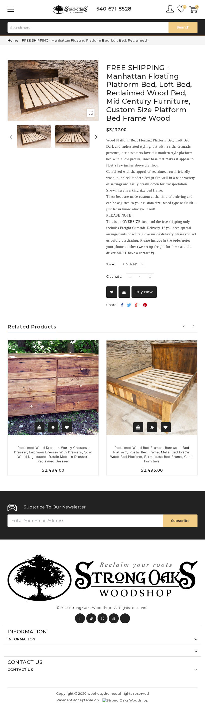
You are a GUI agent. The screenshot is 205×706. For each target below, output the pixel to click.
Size (110, 264)
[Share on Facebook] (122, 305)
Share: (112, 305)
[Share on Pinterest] (145, 305)
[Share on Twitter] (129, 305)
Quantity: (114, 276)
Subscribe (180, 520)
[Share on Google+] (137, 305)
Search (183, 27)
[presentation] (10, 136)
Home (13, 40)
